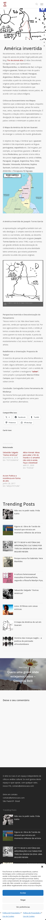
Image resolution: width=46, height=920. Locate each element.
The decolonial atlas (15, 60)
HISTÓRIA (17, 29)
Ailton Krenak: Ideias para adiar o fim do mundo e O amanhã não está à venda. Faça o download (31, 457)
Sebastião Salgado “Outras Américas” (10, 453)
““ (35, 371)
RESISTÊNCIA (29, 29)
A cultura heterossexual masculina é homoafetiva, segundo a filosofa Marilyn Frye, (28, 577)
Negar (23, 900)
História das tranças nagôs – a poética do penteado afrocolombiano (28, 641)
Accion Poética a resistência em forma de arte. (11, 478)
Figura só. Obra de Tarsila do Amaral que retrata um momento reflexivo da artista (27, 529)
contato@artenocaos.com (23, 786)
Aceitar (23, 893)
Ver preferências (23, 907)
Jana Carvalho (12, 25)
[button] (42, 8)
